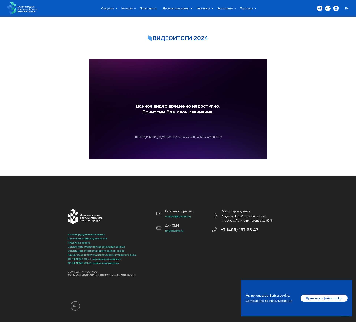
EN (347, 8)
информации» (110, 262)
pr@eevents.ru (174, 230)
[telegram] (319, 8)
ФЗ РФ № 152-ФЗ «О (79, 258)
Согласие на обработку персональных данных (96, 246)
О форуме (108, 8)
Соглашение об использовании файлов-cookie (96, 250)
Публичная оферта (79, 242)
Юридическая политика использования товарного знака (102, 254)
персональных (101, 258)
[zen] (336, 8)
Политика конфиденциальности (87, 238)
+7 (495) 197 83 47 (239, 229)
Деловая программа (176, 8)
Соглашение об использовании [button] (269, 301)
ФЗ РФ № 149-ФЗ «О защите (85, 262)
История (127, 8)
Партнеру (247, 8)
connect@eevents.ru (178, 216)
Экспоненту (225, 8)
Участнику (204, 8)
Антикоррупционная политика (86, 234)
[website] (328, 8)
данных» (115, 258)
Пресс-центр (148, 8)
